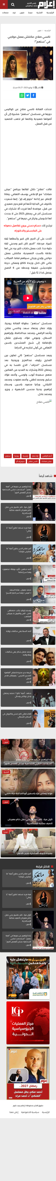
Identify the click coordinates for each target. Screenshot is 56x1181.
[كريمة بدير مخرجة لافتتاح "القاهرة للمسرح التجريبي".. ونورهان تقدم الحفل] (44, 677)
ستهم (7, 456)
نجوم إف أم (20, 461)
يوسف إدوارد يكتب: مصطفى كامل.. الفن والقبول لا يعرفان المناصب (19, 613)
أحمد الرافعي (47, 456)
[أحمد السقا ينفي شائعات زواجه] (44, 636)
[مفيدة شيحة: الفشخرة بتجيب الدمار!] (28, 843)
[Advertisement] (28, 156)
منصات (5, 12)
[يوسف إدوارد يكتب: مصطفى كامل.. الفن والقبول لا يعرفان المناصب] (44, 615)
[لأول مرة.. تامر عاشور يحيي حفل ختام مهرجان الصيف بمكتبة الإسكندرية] (44, 512)
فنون (22, 12)
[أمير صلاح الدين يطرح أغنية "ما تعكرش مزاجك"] (44, 553)
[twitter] (27, 95)
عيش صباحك (46, 461)
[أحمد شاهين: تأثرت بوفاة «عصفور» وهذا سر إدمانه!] (44, 574)
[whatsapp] (21, 95)
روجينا (16, 456)
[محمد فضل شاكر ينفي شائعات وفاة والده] (44, 657)
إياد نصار (35, 456)
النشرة (39, 12)
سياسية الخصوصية (30, 1112)
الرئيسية (50, 12)
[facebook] (33, 95)
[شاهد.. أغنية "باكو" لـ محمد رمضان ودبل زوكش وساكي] (44, 698)
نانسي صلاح (32, 461)
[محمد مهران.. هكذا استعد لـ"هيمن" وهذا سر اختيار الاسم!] (44, 594)
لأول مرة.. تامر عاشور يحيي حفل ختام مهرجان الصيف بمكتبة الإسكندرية (18, 510)
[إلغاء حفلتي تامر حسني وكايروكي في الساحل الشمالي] (44, 718)
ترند (14, 12)
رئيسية (25, 456)
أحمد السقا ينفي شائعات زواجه (18, 631)
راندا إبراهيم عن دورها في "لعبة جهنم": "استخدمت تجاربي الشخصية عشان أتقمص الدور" (16, 489)
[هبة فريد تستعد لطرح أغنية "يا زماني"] (44, 532)
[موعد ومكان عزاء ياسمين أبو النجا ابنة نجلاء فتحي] (28, 783)
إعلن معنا (13, 1112)
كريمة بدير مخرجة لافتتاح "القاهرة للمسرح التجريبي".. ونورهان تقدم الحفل (17, 675)
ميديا (30, 12)
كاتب (39, 87)
